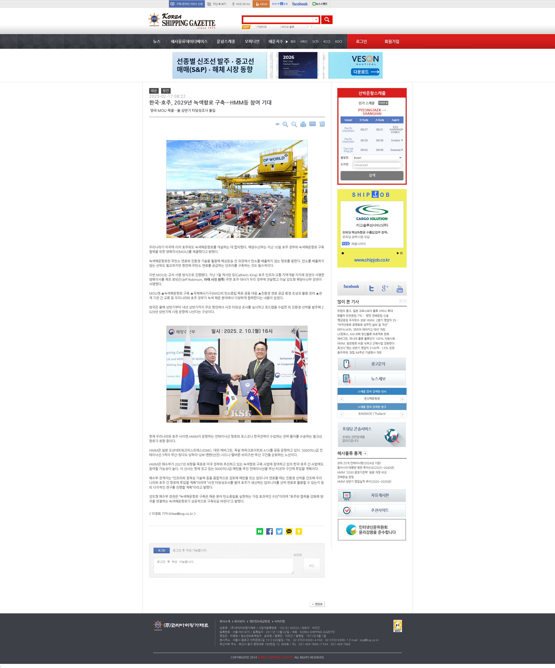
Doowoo (395, 149)
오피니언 (252, 41)
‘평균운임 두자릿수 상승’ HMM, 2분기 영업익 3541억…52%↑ (368, 320)
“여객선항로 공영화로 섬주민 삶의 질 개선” (362, 324)
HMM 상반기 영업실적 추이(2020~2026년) (364, 481)
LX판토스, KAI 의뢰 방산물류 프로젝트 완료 (363, 334)
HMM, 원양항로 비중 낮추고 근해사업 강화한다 (365, 343)
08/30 (379, 140)
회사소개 (225, 621)
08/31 (379, 129)
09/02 (364, 149)
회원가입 (392, 41)
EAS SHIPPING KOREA (396, 129)
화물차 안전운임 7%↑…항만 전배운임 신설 (362, 315)
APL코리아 (288, 27)
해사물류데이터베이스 (189, 41)
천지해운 (262, 27)
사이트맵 (279, 621)
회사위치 (239, 621)
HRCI (303, 41)
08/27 (364, 129)
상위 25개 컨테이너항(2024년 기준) (359, 463)
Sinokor (395, 140)
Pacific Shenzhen (348, 129)
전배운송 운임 (345, 477)
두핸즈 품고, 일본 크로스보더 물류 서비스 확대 (365, 310)
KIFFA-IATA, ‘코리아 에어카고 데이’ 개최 (361, 329)
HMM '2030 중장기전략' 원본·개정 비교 (362, 472)
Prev (308, 27)
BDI (293, 41)
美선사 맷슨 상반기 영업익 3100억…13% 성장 (365, 348)
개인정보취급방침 (259, 621)
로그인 (361, 41)
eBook (264, 3)
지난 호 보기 (219, 3)
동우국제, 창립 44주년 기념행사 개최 (359, 352)
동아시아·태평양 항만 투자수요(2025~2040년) (365, 467)
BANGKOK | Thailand (372, 413)
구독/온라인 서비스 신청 (189, 3)
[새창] (372, 521)
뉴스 (156, 41)
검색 (372, 175)
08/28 (364, 140)
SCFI (315, 41)
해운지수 (275, 41)
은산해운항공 (372, 398)
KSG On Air (243, 3)
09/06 (379, 149)
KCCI (326, 41)
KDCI (338, 41)
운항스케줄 (226, 41)
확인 (311, 565)
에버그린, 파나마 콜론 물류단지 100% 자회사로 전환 (368, 338)
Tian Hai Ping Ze (348, 150)
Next (311, 27)
